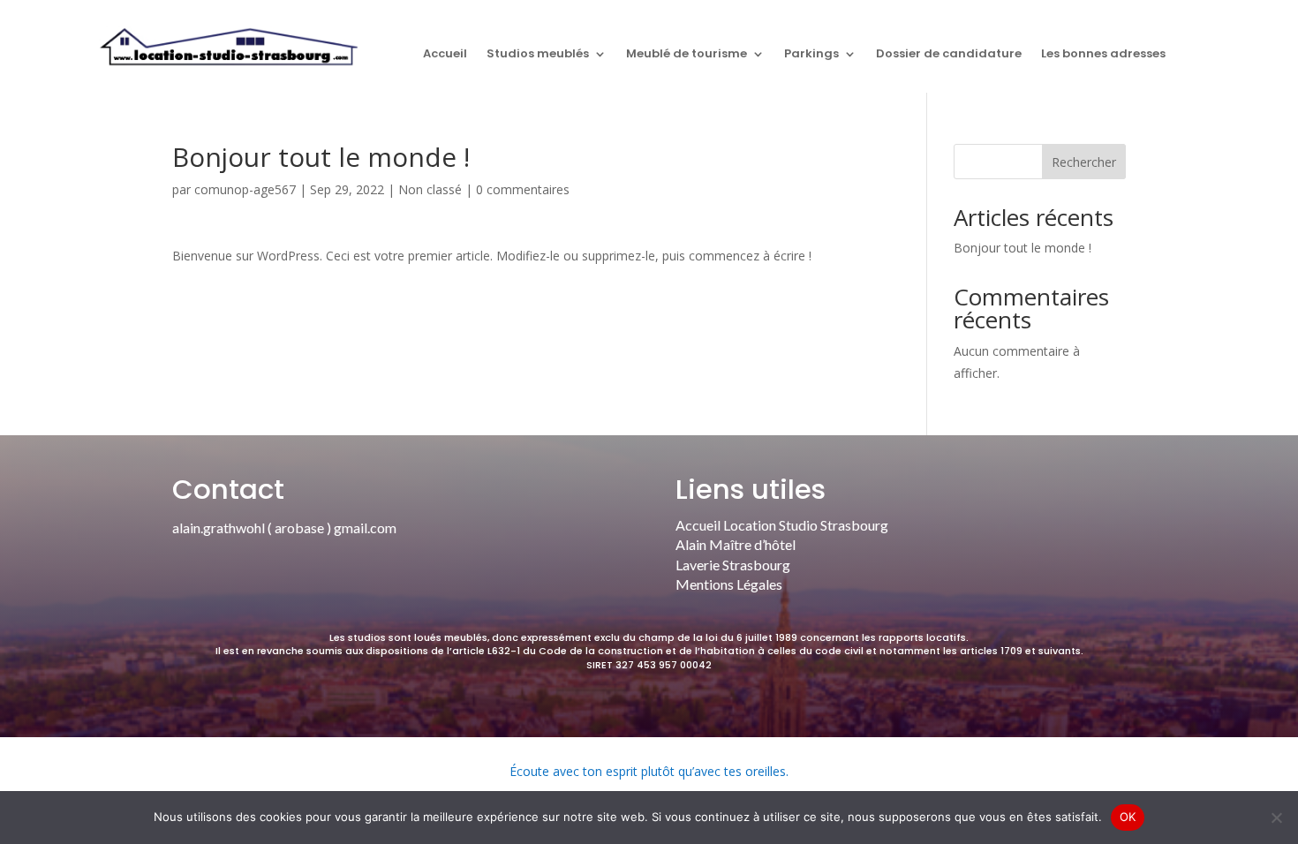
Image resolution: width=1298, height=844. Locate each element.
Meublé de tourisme (686, 55)
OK (1128, 817)
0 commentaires (523, 189)
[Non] (1276, 817)
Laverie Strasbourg (732, 564)
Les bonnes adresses (1103, 55)
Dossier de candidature (949, 55)
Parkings (811, 55)
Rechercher (1084, 162)
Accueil (445, 55)
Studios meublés (538, 55)
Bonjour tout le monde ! (1022, 247)
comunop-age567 (245, 189)
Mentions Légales (728, 584)
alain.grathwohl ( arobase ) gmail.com (284, 527)
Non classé (430, 189)
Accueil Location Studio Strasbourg (781, 524)
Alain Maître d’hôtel (735, 544)
